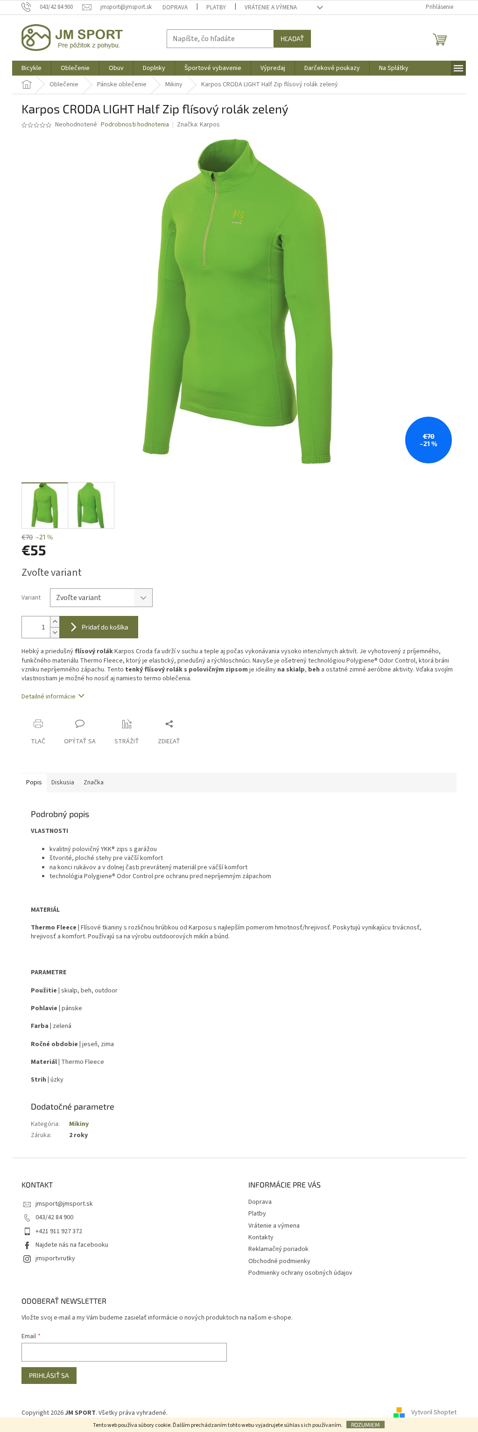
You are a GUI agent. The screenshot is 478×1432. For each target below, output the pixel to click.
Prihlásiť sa (49, 1375)
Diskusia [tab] (62, 782)
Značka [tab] (94, 782)
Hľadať (292, 38)
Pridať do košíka (105, 627)
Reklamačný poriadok (278, 1249)
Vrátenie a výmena (271, 7)
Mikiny (79, 1124)
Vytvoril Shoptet (434, 1413)
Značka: (198, 124)
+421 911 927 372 (58, 1231)
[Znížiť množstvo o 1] (54, 632)
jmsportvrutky (55, 1258)
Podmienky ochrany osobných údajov (300, 1273)
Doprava (175, 7)
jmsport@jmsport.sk (64, 1203)
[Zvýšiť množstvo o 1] (54, 621)
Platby (216, 7)
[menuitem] (31, 68)
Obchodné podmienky (279, 1261)
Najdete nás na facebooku (71, 1245)
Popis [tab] (34, 782)
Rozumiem (365, 1424)
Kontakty (261, 1237)
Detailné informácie (48, 696)
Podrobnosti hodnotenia (135, 124)
